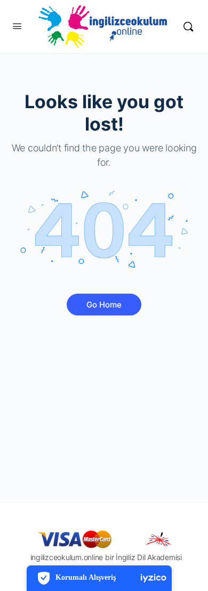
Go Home (104, 304)
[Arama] (188, 26)
